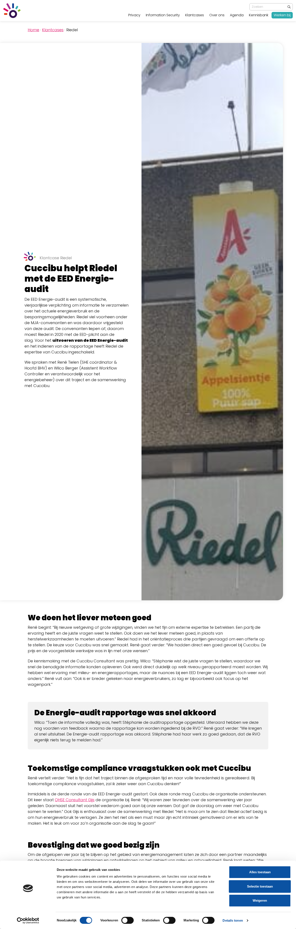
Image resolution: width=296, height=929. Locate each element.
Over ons (216, 15)
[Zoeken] (289, 7)
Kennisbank (258, 15)
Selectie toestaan (260, 886)
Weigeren (260, 900)
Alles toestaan (260, 872)
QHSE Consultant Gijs (74, 800)
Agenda (237, 15)
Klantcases (194, 15)
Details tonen (233, 920)
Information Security (163, 15)
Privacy (134, 15)
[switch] (127, 920)
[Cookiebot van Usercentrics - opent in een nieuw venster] (28, 920)
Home (33, 30)
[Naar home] (12, 10)
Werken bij (282, 15)
